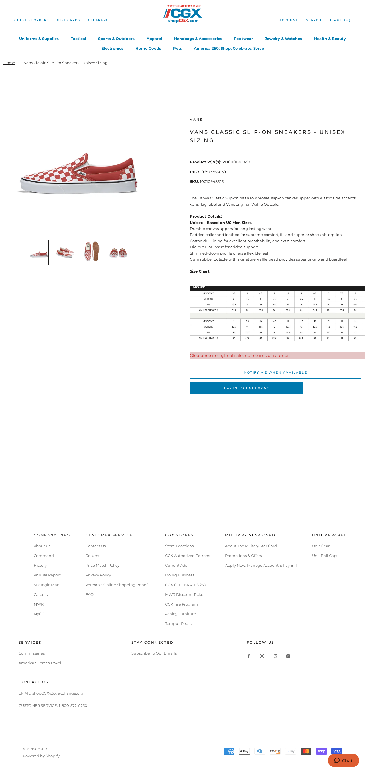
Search (313, 20)
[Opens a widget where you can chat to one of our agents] (343, 761)
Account (288, 20)
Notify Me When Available (275, 372)
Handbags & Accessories (198, 38)
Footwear (243, 38)
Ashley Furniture (180, 614)
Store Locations (179, 546)
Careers (41, 594)
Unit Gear (321, 546)
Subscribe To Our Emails (154, 653)
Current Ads (176, 565)
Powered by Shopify (41, 756)
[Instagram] (275, 656)
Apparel (154, 38)
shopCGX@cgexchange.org (57, 693)
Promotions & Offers (243, 556)
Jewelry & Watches (283, 38)
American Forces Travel (40, 663)
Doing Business (179, 575)
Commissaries (32, 653)
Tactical (78, 38)
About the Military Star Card (251, 546)
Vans (196, 119)
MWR (39, 604)
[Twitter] (262, 656)
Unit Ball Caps (325, 556)
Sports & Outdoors (116, 38)
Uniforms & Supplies (39, 38)
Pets (177, 48)
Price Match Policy (102, 565)
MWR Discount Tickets (185, 594)
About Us (42, 546)
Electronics (112, 48)
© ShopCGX (35, 749)
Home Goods (148, 48)
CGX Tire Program (181, 604)
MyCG (39, 614)
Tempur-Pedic (178, 623)
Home (9, 62)
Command (44, 556)
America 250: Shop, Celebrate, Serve (229, 48)
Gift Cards (68, 20)
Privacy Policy (98, 575)
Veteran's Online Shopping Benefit (118, 585)
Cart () (340, 20)
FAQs (90, 594)
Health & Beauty (330, 38)
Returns (93, 556)
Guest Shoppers (31, 20)
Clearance (99, 20)
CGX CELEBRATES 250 (185, 585)
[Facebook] (248, 656)
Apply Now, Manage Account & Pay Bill (261, 565)
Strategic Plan (47, 585)
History (40, 565)
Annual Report (47, 575)
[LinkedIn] (288, 656)
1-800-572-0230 (73, 705)
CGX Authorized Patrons (187, 556)
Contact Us (96, 546)
